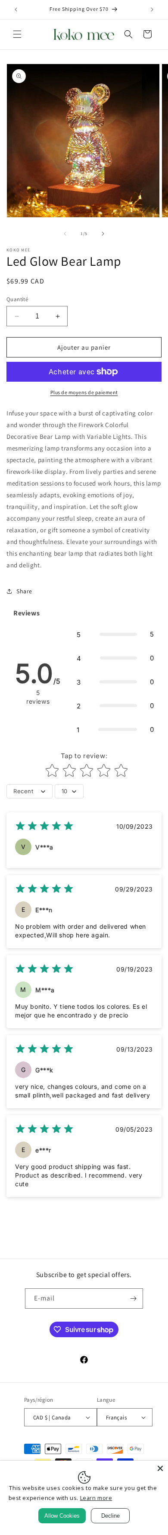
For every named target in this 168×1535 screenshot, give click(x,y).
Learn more (96, 1498)
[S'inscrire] (133, 1298)
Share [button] (24, 591)
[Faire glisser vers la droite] (102, 233)
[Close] (160, 1468)
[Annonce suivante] (152, 9)
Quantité (17, 299)
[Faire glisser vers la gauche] (65, 233)
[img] (44, 827)
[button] (17, 34)
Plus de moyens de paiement (84, 392)
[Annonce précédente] (15, 9)
